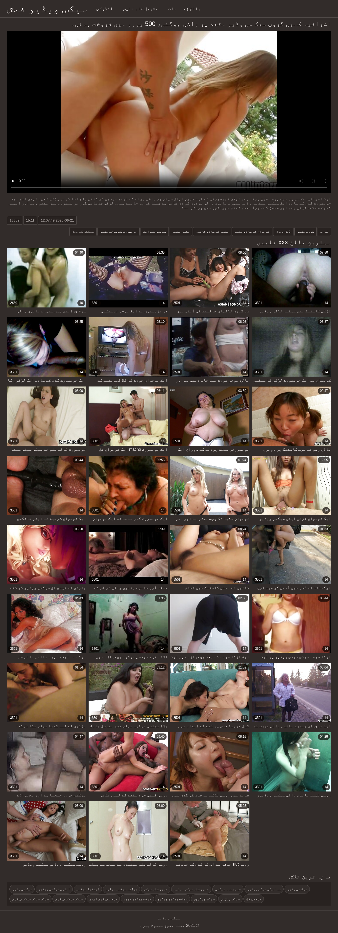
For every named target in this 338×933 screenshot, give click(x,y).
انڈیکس (105, 8)
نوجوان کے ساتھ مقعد (252, 231)
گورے (324, 231)
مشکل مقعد (180, 231)
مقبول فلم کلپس (140, 8)
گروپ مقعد (305, 231)
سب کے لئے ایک (154, 231)
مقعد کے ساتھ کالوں (212, 231)
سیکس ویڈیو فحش (47, 8)
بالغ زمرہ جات (184, 8)
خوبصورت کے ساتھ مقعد (118, 231)
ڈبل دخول (283, 231)
